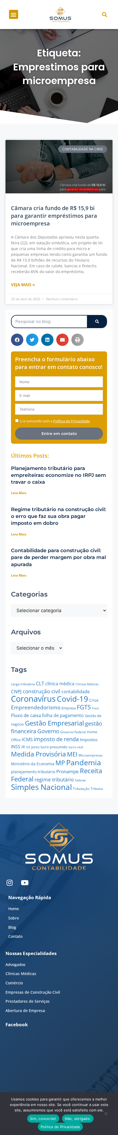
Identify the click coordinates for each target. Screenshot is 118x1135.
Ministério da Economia (32, 763)
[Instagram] (9, 882)
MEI (72, 754)
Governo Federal (73, 732)
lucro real (76, 747)
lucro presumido (54, 746)
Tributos (97, 789)
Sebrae (80, 780)
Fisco (95, 708)
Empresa (68, 708)
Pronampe (67, 771)
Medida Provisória (38, 754)
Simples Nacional (41, 787)
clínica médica (59, 684)
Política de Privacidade (60, 1127)
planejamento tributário (33, 771)
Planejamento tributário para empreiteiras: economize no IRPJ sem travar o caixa (58, 475)
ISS (28, 747)
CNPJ (16, 691)
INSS (15, 747)
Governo (48, 731)
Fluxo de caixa (26, 715)
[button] (13, 14)
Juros (35, 746)
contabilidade (75, 692)
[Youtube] (25, 882)
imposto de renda (56, 739)
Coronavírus (33, 698)
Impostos (88, 739)
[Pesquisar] (96, 322)
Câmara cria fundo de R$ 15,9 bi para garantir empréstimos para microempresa (54, 215)
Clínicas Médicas (87, 684)
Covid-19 (72, 698)
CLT (40, 683)
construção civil (41, 691)
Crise (94, 700)
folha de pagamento (63, 715)
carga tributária (23, 684)
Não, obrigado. (78, 1118)
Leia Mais (18, 493)
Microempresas (90, 755)
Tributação (81, 789)
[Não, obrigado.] (105, 1115)
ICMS (27, 739)
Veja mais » (23, 284)
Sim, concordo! (43, 1118)
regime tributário (54, 779)
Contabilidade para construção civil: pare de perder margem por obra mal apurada (58, 557)
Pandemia (83, 762)
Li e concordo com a (55, 421)
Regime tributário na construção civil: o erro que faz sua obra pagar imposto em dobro (58, 516)
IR (23, 746)
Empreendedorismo (35, 707)
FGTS (84, 707)
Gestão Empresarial (54, 722)
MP (60, 762)
